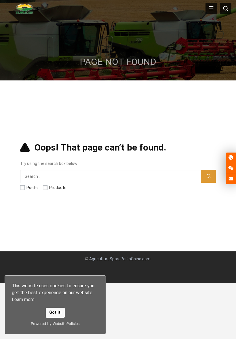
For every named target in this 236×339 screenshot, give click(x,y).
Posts (32, 187)
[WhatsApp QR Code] (231, 158)
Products (57, 187)
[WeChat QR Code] (231, 168)
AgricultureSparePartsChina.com (119, 259)
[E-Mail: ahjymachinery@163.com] (231, 179)
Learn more (23, 299)
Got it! (55, 312)
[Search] (208, 176)
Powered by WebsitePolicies (55, 323)
